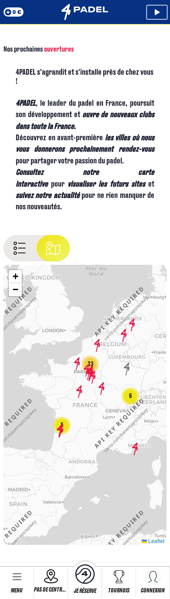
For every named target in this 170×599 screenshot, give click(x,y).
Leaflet (155, 540)
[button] (60, 431)
